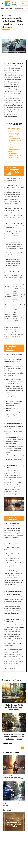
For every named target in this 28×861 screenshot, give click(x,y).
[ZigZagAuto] (11, 3)
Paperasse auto (8, 35)
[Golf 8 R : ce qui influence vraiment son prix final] (14, 790)
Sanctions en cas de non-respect (14, 157)
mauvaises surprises (10, 116)
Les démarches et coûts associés (14, 150)
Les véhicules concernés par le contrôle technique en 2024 (14, 129)
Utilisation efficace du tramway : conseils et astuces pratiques (14, 736)
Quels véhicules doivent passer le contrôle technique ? (15, 134)
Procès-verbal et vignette (13, 146)
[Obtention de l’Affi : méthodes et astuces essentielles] (14, 693)
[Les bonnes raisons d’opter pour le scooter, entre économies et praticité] (14, 764)
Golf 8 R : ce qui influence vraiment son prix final (13, 804)
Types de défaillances (14, 144)
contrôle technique (17, 63)
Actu (13, 818)
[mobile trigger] (3, 3)
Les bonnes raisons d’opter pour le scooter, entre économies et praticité (13, 778)
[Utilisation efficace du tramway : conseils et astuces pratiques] (14, 723)
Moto (4, 775)
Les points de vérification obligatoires (14, 141)
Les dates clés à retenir (15, 138)
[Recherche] (23, 3)
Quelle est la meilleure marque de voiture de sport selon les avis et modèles (14, 823)
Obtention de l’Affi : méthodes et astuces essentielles (14, 707)
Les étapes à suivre (14, 153)
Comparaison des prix (15, 155)
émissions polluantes (10, 86)
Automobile (5, 802)
